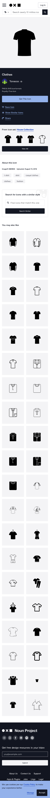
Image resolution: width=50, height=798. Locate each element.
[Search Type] (6, 12)
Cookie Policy (29, 784)
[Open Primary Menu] (4, 5)
